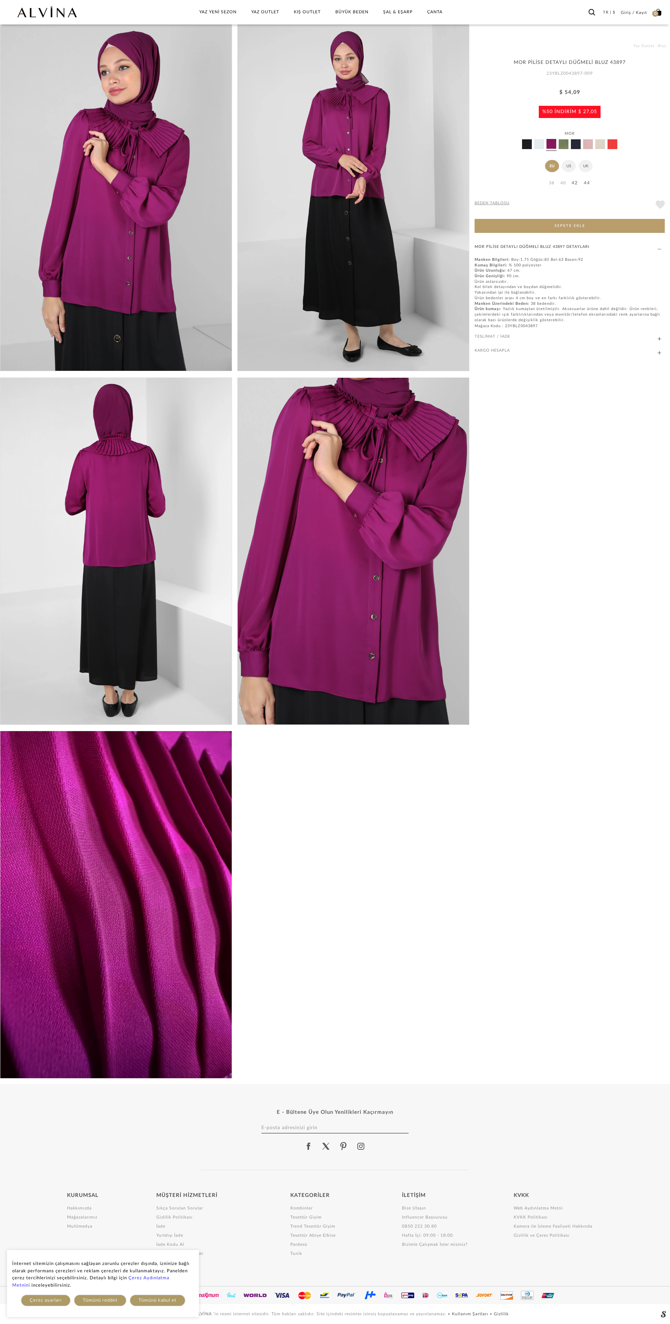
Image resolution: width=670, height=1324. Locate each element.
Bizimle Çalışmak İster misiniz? (435, 1244)
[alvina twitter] (325, 1146)
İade (160, 1226)
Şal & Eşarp (397, 12)
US (568, 166)
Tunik (296, 1253)
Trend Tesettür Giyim (312, 1226)
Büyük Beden (351, 12)
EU (552, 166)
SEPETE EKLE (569, 226)
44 (587, 183)
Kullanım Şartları (471, 1314)
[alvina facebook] (308, 1146)
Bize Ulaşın (414, 1208)
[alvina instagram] (361, 1146)
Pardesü (298, 1244)
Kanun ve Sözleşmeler (179, 1253)
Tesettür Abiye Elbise (313, 1235)
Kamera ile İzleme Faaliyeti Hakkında (553, 1226)
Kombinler (301, 1208)
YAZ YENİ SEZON (218, 12)
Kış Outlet (307, 12)
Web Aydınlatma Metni (538, 1208)
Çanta (434, 12)
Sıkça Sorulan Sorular (179, 1208)
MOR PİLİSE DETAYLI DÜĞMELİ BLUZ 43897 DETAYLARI (532, 247)
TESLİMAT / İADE (492, 336)
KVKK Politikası (531, 1217)
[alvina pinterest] (343, 1146)
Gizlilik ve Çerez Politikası (542, 1235)
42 (575, 183)
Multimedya (79, 1226)
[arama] (591, 11)
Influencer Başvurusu (425, 1217)
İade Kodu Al (170, 1244)
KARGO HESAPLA (492, 350)
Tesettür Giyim (306, 1217)
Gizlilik (501, 1314)
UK (585, 166)
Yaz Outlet (265, 12)
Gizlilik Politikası (174, 1217)
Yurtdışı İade (169, 1235)
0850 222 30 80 (419, 1226)
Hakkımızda (79, 1208)
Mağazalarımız (82, 1217)
